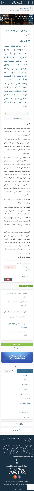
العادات (26, 389)
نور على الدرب (24, 8)
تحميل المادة (16, 118)
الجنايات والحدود (25, 394)
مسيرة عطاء (17, 348)
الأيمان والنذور (26, 398)
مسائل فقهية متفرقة (24, 412)
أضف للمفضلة (24, 276)
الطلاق (25, 264)
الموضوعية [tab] (8, 371)
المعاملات (25, 380)
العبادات (25, 375)
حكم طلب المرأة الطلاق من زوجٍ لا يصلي (15, 312)
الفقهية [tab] (24, 371)
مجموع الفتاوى (17, 344)
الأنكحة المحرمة (15, 332)
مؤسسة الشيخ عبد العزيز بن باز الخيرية (17, 481)
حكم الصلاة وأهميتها (14, 302)
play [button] (6, 114)
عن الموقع (16, 430)
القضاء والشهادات (25, 403)
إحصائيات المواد (15, 424)
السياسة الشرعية (25, 408)
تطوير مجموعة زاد (17, 489)
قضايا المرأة (23, 305)
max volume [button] (27, 114)
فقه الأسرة (25, 385)
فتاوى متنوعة (26, 417)
